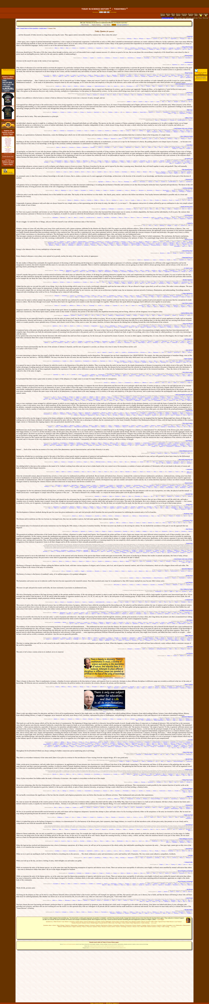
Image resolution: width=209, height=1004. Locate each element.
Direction (125, 612)
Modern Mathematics (144, 516)
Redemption (182, 577)
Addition (129, 101)
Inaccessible (156, 398)
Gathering (116, 282)
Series (181, 130)
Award (68, 241)
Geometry (45, 551)
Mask (170, 782)
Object (108, 76)
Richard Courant (189, 483)
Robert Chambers (188, 358)
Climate (106, 161)
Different (119, 48)
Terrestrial (171, 375)
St (165, 471)
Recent (76, 487)
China (109, 425)
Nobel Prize (79, 244)
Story (145, 508)
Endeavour (108, 622)
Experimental (134, 743)
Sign (183, 147)
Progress (124, 613)
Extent (120, 138)
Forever (84, 398)
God (120, 94)
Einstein (191, 241)
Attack (56, 48)
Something (155, 342)
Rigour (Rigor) (141, 342)
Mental (141, 462)
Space (157, 49)
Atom (69, 217)
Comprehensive (56, 361)
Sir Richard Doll (189, 599)
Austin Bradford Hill (100, 602)
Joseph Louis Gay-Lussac (187, 206)
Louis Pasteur (189, 92)
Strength (176, 101)
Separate (144, 362)
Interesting (164, 341)
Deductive (103, 612)
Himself (47, 639)
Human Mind (126, 398)
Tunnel (176, 471)
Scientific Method (181, 120)
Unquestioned (184, 746)
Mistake (72, 76)
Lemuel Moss (189, 469)
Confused (142, 397)
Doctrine (108, 181)
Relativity (86, 245)
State (170, 163)
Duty (76, 414)
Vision (189, 571)
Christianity (116, 425)
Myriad (107, 162)
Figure (182, 550)
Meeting (181, 444)
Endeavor (101, 622)
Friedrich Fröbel (148, 754)
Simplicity (160, 86)
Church (82, 200)
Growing (153, 270)
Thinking (183, 138)
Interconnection (93, 486)
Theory (180, 148)
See (156, 426)
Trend (155, 487)
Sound (148, 306)
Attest (64, 86)
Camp (87, 686)
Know (177, 374)
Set (148, 271)
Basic (67, 48)
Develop (106, 138)
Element (87, 414)
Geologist (46, 162)
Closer (88, 94)
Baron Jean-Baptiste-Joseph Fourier (184, 83)
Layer (150, 138)
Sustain (189, 688)
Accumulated (57, 622)
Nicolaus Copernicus (188, 279)
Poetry (107, 623)
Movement (71, 244)
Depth (155, 397)
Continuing (100, 270)
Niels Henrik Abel (189, 339)
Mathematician (151, 444)
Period (146, 399)
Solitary (188, 305)
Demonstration (162, 443)
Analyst (57, 686)
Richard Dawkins (189, 55)
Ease (173, 241)
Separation (188, 112)
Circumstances (106, 774)
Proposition (111, 342)
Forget (118, 295)
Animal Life (87, 412)
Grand (143, 761)
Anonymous (190, 36)
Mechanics (141, 190)
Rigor (134, 342)
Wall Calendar (188, 18)
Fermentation (126, 790)
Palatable (145, 639)
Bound (148, 38)
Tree (166, 415)
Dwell (70, 171)
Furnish (110, 516)
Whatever (176, 131)
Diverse (176, 397)
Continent (121, 161)
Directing (152, 485)
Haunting (165, 270)
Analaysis (73, 315)
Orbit (192, 282)
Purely (188, 462)
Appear (78, 397)
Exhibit (104, 516)
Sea (173, 162)
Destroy (67, 561)
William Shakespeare (159, 720)
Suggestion (167, 271)
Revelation (138, 613)
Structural (147, 415)
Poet (138, 688)
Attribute (78, 161)
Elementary (104, 743)
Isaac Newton (107, 24)
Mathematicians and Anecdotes (81, 426)
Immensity (139, 398)
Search (201, 14)
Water (189, 38)
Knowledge (146, 57)
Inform (61, 639)
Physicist (151, 244)
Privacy (200, 18)
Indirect (100, 147)
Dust (106, 326)
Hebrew (117, 571)
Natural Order (143, 112)
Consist (141, 550)
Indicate (66, 162)
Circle (97, 506)
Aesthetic (78, 443)
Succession (188, 561)
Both (117, 443)
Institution (145, 531)
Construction (149, 550)
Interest (185, 622)
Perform (117, 283)
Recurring (83, 415)
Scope (126, 296)
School (136, 76)
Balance (105, 443)
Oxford (138, 639)
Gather (169, 612)
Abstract (74, 516)
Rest (131, 362)
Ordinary (150, 181)
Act (55, 270)
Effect (184, 241)
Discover (95, 94)
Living (127, 130)
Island (78, 162)
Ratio (163, 208)
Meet (121, 471)
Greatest (124, 242)
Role (160, 147)
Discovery (142, 352)
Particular (118, 426)
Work (189, 131)
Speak (155, 306)
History (131, 242)
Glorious (142, 75)
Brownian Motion (82, 241)
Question (162, 745)
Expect (126, 743)
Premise (115, 76)
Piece (164, 522)
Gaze (141, 270)
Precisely (165, 244)
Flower (119, 326)
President (131, 426)
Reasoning (128, 76)
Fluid (148, 743)
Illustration (55, 639)
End (149, 161)
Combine (118, 550)
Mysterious (162, 225)
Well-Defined (188, 508)
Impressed (180, 75)
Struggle (169, 225)
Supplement (137, 400)
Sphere (138, 508)
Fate (162, 38)
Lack (171, 341)
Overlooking (149, 486)
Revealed (180, 190)
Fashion (65, 486)
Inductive (69, 613)
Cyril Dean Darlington (188, 188)
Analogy (61, 270)
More (79, 76)
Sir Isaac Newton (189, 217)
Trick (189, 245)
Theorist (165, 245)
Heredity (112, 190)
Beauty (81, 686)
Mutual (138, 171)
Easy (179, 241)
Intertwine (144, 138)
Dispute (103, 531)
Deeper (78, 147)
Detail (170, 443)
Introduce (138, 444)
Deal (156, 120)
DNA (149, 352)
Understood (175, 296)
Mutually (145, 171)
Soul (143, 306)
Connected (79, 295)
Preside (148, 86)
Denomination (101, 374)
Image (188, 425)
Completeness (76, 282)
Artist (70, 637)
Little (177, 242)
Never (81, 271)
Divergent (172, 485)
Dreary (84, 719)
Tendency (153, 283)
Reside (174, 561)
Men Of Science (167, 326)
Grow (144, 295)
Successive (129, 400)
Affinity (62, 742)
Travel (178, 375)
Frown (88, 171)
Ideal (104, 315)
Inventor (159, 217)
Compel (76, 190)
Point (98, 342)
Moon (143, 282)
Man (133, 94)
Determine (117, 374)
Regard (156, 94)
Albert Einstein (85, 24)
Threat (143, 487)
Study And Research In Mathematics (169, 445)
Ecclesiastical (118, 531)
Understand (187, 57)
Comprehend (146, 443)
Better (68, 75)
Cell (70, 190)
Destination (109, 374)
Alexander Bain (189, 494)
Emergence (60, 242)
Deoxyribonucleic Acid (133, 352)
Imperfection (147, 398)
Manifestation (141, 719)
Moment (82, 623)
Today (151, 552)
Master (148, 719)
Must (85, 76)
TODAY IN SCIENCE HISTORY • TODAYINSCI (104, 9)
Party (151, 200)
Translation (167, 315)
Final (115, 361)
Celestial (73, 374)
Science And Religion (161, 173)
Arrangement (96, 412)
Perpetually (148, 561)
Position (134, 551)
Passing (163, 171)
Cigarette (91, 602)
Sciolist (100, 640)
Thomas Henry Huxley (187, 779)
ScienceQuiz (168, 15)
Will (182, 173)
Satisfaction (124, 445)
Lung (121, 602)
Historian (150, 686)
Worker (183, 327)
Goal (132, 531)
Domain (83, 743)
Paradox (80, 342)
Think (188, 76)
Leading (121, 147)
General (150, 341)
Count (85, 130)
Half (159, 270)
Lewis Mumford (189, 582)
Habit (52, 162)
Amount (110, 352)
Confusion (83, 270)
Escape (188, 397)
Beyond (106, 742)
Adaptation (71, 443)
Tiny (184, 245)
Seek (132, 296)
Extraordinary (131, 57)
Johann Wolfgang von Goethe (186, 451)
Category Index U (43, 28)
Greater (137, 295)
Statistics (126, 245)
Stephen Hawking (96, 24)
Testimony (188, 761)
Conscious (71, 147)
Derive (181, 412)
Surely (169, 49)
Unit (184, 375)
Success (102, 746)
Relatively (164, 200)
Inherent (181, 253)
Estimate (162, 161)
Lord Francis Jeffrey (188, 520)
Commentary (91, 241)
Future (162, 612)
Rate (121, 296)
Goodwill (99, 171)
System (181, 181)
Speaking (125, 508)
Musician (116, 688)
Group (175, 612)
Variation (189, 191)
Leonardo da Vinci (90, 217)
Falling (139, 622)
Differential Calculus (100, 462)
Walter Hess (190, 110)
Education (114, 75)
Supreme (163, 426)
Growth (154, 75)
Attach (65, 425)
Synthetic (167, 613)
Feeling (65, 444)
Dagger (82, 571)
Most (151, 208)
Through (183, 271)
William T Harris (189, 117)
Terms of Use (205, 18)
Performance (190, 414)
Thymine (189, 352)
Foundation (83, 190)
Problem (137, 49)
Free (107, 200)
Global (125, 295)
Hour (110, 171)
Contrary (157, 550)
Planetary (163, 138)
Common (155, 38)
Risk (165, 602)
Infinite (72, 162)
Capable (92, 57)
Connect (72, 295)
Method (178, 48)
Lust (135, 571)
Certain (74, 75)
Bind (135, 101)
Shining (142, 327)
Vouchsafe (189, 463)
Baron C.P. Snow (189, 239)
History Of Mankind (146, 577)
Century (115, 397)
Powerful (171, 516)
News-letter (196, 15)
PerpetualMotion (190, 15)
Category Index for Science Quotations (29, 28)
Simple (169, 208)
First (108, 94)
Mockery (133, 171)
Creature (100, 130)
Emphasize (145, 584)
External (157, 382)
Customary (48, 743)
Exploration (140, 506)
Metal (148, 744)
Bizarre (74, 241)
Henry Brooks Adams (188, 250)
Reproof (183, 171)
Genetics (98, 190)
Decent (140, 241)
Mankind (167, 577)
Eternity (109, 462)
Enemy (138, 522)
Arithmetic (58, 425)
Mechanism (149, 190)
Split (190, 591)
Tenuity (144, 400)
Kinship (163, 686)
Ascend (76, 612)
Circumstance (97, 774)
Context (69, 112)
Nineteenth (164, 531)
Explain (87, 242)
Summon (174, 148)
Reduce (131, 613)
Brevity (103, 397)
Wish (183, 400)
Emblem (146, 425)
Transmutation (161, 746)
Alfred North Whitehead (187, 568)
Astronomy (62, 217)
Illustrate (117, 171)
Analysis (57, 86)
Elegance (46, 444)
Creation (92, 130)
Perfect (122, 162)
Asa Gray (190, 739)
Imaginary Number (120, 315)
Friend (125, 217)
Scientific (143, 76)
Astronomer (64, 506)
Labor (191, 622)
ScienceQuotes (163, 15)
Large (147, 242)
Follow (77, 398)
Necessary (141, 305)
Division (163, 637)
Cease (65, 171)
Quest (153, 571)
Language (171, 48)
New (87, 271)
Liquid (164, 242)
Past (164, 516)
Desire (55, 743)
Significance (182, 798)
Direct (161, 241)
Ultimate (178, 415)
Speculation (187, 162)
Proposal (170, 639)
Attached (72, 425)
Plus (142, 86)
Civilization (68, 571)
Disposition (142, 161)
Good (148, 75)
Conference (90, 48)
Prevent (121, 76)
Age (56, 602)
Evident (148, 48)
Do (107, 75)
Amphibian (66, 315)
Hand (99, 471)
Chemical (161, 259)
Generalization (80, 444)
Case (104, 550)
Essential (133, 48)
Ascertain (61, 75)
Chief (122, 397)
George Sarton (189, 575)
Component (147, 742)
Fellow (101, 200)
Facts (59, 486)
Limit (143, 414)
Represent (90, 415)
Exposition (149, 506)
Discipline (109, 686)
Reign (137, 426)
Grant (120, 462)
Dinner (104, 295)
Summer (127, 640)
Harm (160, 75)
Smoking (183, 602)
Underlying (181, 191)
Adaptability (55, 217)
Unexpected (169, 446)
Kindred (74, 744)
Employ (159, 425)
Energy (82, 112)
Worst (189, 343)
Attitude (81, 485)
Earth (91, 282)
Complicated (125, 550)
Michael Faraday (189, 73)
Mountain (127, 471)
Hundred (107, 130)
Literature (132, 719)
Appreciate (66, 485)
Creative (86, 622)
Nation (138, 200)
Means (188, 341)
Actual (67, 412)
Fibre (126, 138)
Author (116, 352)
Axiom (57, 147)
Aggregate (100, 181)
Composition (143, 412)
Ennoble (77, 171)
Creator (89, 75)
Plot (142, 720)
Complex (136, 782)
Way (189, 49)
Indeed (122, 444)
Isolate (116, 112)
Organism (151, 112)
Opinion (91, 244)
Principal (136, 745)
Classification (102, 485)
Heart (105, 471)
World (188, 296)
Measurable (95, 399)
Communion (86, 326)
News (184, 18)
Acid (98, 352)
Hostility (138, 531)
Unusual (182, 342)
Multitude (135, 112)
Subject (138, 245)
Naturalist (124, 639)
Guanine (169, 352)
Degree (85, 462)
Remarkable (187, 399)
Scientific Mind (64, 746)
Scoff (170, 173)
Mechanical (140, 744)
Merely (136, 282)
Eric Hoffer (190, 198)
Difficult (78, 305)
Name (117, 639)
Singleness (182, 218)
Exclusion (133, 506)
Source (131, 487)
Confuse (99, 138)
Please (124, 426)
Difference (147, 241)
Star (136, 283)
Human (154, 48)
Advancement (56, 637)
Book (98, 550)
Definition (93, 374)
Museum (189, 326)
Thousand (182, 38)
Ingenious (68, 639)
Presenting (124, 271)
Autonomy (129, 38)
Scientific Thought (175, 147)
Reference (79, 245)
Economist (169, 637)
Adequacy (113, 382)
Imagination (172, 270)
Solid (105, 400)
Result (170, 200)
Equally (155, 161)
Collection (62, 130)
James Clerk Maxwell (188, 323)
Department (77, 361)
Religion (176, 171)
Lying (189, 374)
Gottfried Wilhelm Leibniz (187, 313)
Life (154, 57)
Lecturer (153, 326)
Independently (46, 744)
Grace (105, 171)
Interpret (82, 86)
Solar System (88, 746)
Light (44, 399)
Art (62, 571)
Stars (141, 283)
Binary (90, 425)
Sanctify (189, 171)
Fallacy (129, 75)
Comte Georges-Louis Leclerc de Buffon (183, 128)
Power (134, 162)
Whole (182, 131)
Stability (163, 76)
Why (184, 747)
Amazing (55, 341)
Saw (151, 426)
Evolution (122, 57)
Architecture (64, 295)
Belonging (71, 622)
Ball (55, 807)
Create (92, 295)
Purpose (144, 49)
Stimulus (140, 415)
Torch (168, 623)
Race (154, 162)
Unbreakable (177, 246)
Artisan (69, 686)
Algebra (56, 462)
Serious (113, 487)
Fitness (120, 217)
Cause (69, 86)
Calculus (63, 462)
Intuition (102, 486)
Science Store (195, 18)
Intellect (61, 744)
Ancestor (85, 57)
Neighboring (58, 445)
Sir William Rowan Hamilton (186, 610)
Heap (146, 101)
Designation (132, 637)
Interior (163, 398)
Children (77, 719)
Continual (188, 742)
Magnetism (120, 744)
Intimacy (165, 295)
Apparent (103, 208)
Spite (168, 342)
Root (148, 315)
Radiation (151, 49)
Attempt (74, 686)
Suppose (162, 327)
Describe (116, 637)
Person (140, 775)
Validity (189, 496)
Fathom (87, 561)
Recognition (123, 327)
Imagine (50, 426)
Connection (128, 485)
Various (183, 283)
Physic (143, 244)
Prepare (182, 648)
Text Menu (180, 18)
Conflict (138, 584)
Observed (131, 639)
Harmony (59, 162)
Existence (80, 242)
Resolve (125, 362)
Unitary (189, 113)
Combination (111, 208)
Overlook (141, 486)
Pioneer (101, 623)
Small (151, 362)
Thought (188, 148)
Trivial (157, 552)
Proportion (157, 375)
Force (135, 75)
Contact (206, 14)
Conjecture (165, 742)
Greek (52, 551)
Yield (190, 446)
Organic (188, 361)
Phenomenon (130, 86)
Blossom (103, 412)
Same (153, 86)
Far (72, 398)
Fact (103, 112)
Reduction (176, 745)
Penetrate (90, 745)
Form (119, 181)
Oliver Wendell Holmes (187, 169)
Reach (160, 162)
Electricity (90, 743)
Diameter (89, 807)
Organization (174, 38)
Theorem (145, 552)
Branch (80, 516)
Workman (189, 472)
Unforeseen (177, 446)
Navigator (138, 375)
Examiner (73, 242)
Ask (86, 742)
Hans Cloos (190, 646)
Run (137, 271)
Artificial (63, 686)
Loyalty (132, 200)
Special (119, 245)
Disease (131, 522)
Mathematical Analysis (100, 86)
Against (111, 522)
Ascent (82, 612)
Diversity (102, 94)
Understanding (166, 296)
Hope (177, 425)
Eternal (168, 161)
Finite (182, 161)
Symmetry (182, 445)
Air (58, 397)
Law (54, 76)
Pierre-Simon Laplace (188, 372)
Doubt (167, 241)
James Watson (189, 350)
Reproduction (166, 190)
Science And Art (174, 571)
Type (184, 163)
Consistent (137, 648)
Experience (174, 64)
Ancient (71, 550)
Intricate (171, 295)
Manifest (57, 399)
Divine (98, 315)
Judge (121, 130)
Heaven (103, 398)
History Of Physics (140, 242)
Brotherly (76, 200)
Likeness (115, 561)
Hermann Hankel (60, 551)
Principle (172, 120)
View (183, 49)
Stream (137, 487)
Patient (140, 602)
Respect (182, 382)
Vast (189, 163)
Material (128, 112)
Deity (71, 361)
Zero (190, 426)
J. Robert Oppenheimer (187, 293)
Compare (135, 397)
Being (92, 161)
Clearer (76, 270)
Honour (166, 75)
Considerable (152, 412)
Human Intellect (186, 743)
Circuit (86, 374)
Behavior (141, 38)
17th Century (58, 485)
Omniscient (176, 462)
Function (143, 341)
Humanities (160, 584)
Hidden (155, 754)
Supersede (175, 463)
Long (76, 623)
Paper (191, 48)
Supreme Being (171, 426)
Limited (149, 414)
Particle (111, 244)
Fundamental (110, 242)
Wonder (174, 315)
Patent (117, 244)
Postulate (184, 486)
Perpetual (175, 130)
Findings (110, 112)
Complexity (107, 57)
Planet (160, 57)
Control (75, 112)
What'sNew (173, 15)
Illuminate (126, 94)
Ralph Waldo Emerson (187, 257)
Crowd (122, 774)
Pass (157, 171)
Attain (92, 550)
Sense (143, 271)
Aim (58, 790)
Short (154, 271)
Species (180, 57)
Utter (178, 613)
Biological (55, 112)
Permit (84, 445)
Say (170, 602)
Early (126, 48)
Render (130, 327)
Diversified (106, 217)
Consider (79, 130)
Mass (76, 296)
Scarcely (137, 362)
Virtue (183, 562)
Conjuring (123, 241)
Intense (178, 622)
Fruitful (72, 444)
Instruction (187, 75)
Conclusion (81, 75)
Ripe (155, 147)
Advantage (55, 374)
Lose (151, 531)
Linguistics (115, 305)
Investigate (119, 190)
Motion (63, 244)
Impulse (130, 571)
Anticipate (129, 648)
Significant (175, 305)
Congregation (94, 326)
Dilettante (177, 443)
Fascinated (113, 217)
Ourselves (109, 296)
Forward (126, 326)
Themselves (175, 271)
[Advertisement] (104, 3)
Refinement (83, 487)
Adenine (104, 352)
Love (126, 200)
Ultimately (178, 362)
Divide (156, 637)
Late (92, 744)
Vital (184, 415)
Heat (97, 398)
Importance (115, 444)
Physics (158, 244)
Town (179, 522)
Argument (97, 496)
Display (70, 414)
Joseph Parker (189, 504)
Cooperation (98, 48)
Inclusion (186, 506)
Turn (161, 640)
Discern (132, 612)
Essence (160, 453)
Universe (188, 86)
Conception (63, 305)
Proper (92, 508)
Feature (71, 486)
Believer (69, 200)
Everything (122, 75)
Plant (128, 162)
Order (122, 86)
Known (99, 305)
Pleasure (169, 218)
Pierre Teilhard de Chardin (187, 136)
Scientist (93, 245)
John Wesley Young (188, 513)
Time (161, 131)
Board (96, 425)
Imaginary (110, 315)
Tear (174, 522)
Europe (104, 571)
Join (111, 471)
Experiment (96, 112)
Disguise (99, 217)
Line (192, 506)
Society (177, 200)
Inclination (130, 282)
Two (158, 296)
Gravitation (122, 361)
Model (173, 217)
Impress (173, 75)
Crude (129, 241)
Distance (141, 374)
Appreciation (74, 485)
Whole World (181, 623)
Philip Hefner (190, 796)
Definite (167, 412)
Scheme (167, 162)
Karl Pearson (190, 653)
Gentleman (190, 637)
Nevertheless (185, 282)
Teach (175, 76)
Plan (137, 86)
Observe (181, 361)
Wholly (182, 296)
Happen (157, 341)
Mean (182, 341)
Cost (163, 550)
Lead (103, 744)
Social (182, 305)
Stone (169, 101)
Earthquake (151, 648)
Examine (89, 112)
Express (113, 341)
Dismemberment (149, 637)
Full (130, 138)
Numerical (168, 462)
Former (188, 161)
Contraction (128, 208)
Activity (61, 412)
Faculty (66, 398)
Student (170, 471)
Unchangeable (180, 86)
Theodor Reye (189, 543)
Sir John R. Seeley (188, 268)
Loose (157, 101)
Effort (168, 253)
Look (182, 242)
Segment (112, 508)
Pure (192, 244)
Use (189, 101)
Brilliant (78, 506)
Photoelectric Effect (135, 244)
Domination (89, 571)
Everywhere (140, 48)
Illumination (151, 295)
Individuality (145, 217)
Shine (162, 94)
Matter (59, 76)
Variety (188, 64)
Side (168, 94)
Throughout (177, 163)
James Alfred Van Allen (187, 46)
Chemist (91, 506)
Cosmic (106, 48)
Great (138, 217)
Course (149, 397)
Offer (137, 720)
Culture (97, 531)
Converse (87, 295)
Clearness (128, 397)
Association (76, 637)
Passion (161, 305)
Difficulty (140, 637)
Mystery (67, 271)
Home (175, 18)
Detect (102, 75)
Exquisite (129, 270)
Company (103, 637)
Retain (123, 283)
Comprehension (156, 742)
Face (138, 686)
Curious (109, 637)
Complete (80, 341)
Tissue (189, 138)
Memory (168, 719)
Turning (161, 487)
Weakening (182, 487)
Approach (83, 531)
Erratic (67, 242)
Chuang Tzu (190, 223)
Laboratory (145, 326)
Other (185, 48)
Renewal (168, 561)
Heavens (110, 398)
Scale (145, 613)
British (89, 637)
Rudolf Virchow (189, 410)
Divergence (164, 485)
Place (162, 399)
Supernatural (118, 746)
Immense (159, 295)
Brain (115, 412)
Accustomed (63, 443)
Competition (82, 48)
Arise (68, 341)
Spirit (164, 49)
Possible (157, 200)
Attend (61, 48)
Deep (83, 471)
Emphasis (46, 486)
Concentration (119, 485)
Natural (91, 76)
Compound (120, 208)
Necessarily (142, 181)
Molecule (57, 244)
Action (54, 412)
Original (169, 761)
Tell (161, 508)
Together (176, 173)
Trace (149, 400)
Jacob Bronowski (189, 62)
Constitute (159, 412)
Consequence (70, 130)
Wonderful (188, 77)
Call (92, 315)
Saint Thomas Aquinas (187, 303)
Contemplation (91, 270)
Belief (84, 425)
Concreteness (115, 241)
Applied (54, 75)
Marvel (121, 561)
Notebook (157, 218)
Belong (64, 622)
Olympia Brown (189, 759)
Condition (113, 161)
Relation (178, 551)
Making (91, 375)
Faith (94, 471)
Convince (78, 462)
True (183, 200)
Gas (140, 208)
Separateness (174, 798)
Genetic (91, 190)
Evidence (176, 161)
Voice (190, 306)
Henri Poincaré (189, 440)
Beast (135, 38)
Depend (112, 48)
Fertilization (112, 326)
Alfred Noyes (190, 620)
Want (180, 508)
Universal (177, 49)
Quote (57, 245)
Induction (62, 613)
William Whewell (189, 635)
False (125, 341)
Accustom (55, 443)
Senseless (183, 531)
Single (173, 57)
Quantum (51, 245)
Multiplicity (139, 94)
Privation (172, 244)
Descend (115, 57)
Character (102, 425)
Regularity (131, 271)
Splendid (149, 327)
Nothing (141, 130)
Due (189, 443)
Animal (71, 161)
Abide (57, 471)
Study (169, 76)
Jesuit (56, 426)
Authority (62, 241)
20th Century (116, 584)
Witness (189, 400)
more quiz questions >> (123, 24)
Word (184, 446)
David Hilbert (190, 145)
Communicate (125, 425)
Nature (133, 130)
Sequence (151, 76)
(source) (104, 679)
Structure (183, 101)
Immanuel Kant (189, 179)
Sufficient (162, 306)
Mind (66, 76)
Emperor (153, 425)
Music (109, 688)
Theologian (173, 508)
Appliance (55, 326)
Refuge (142, 315)
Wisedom (183, 509)
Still (167, 86)
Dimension (113, 138)
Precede (138, 798)
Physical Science (115, 613)
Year (189, 246)
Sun (147, 283)
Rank (157, 181)
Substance (176, 208)
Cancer (84, 602)
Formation (92, 147)
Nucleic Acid (176, 352)
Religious (145, 798)
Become (64, 147)
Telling (166, 508)
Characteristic (133, 412)
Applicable (85, 550)
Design (135, 161)
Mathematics (128, 147)
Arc (68, 374)
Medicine (150, 522)
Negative (128, 315)
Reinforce (170, 138)
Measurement (105, 375)
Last (153, 242)
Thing (181, 76)
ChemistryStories (184, 15)
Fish (166, 38)
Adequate (57, 295)
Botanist (72, 506)
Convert (133, 425)
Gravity (122, 282)
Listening (171, 242)
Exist (151, 382)
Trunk (172, 415)
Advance (58, 171)
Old (154, 130)
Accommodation (58, 161)
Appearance (146, 259)
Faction (144, 522)
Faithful (96, 200)
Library (159, 326)
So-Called (115, 415)
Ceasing (88, 485)
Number (148, 130)
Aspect (84, 397)
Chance (129, 443)
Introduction (150, 761)
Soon (188, 147)
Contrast (81, 217)
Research (174, 112)
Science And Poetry (173, 688)
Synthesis (159, 613)
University (176, 327)
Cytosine (124, 352)
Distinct (157, 485)
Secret (77, 400)
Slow (157, 463)
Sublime (160, 315)
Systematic (188, 181)
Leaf (132, 414)
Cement (140, 101)
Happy (100, 444)
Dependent (85, 147)
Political (168, 305)
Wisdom (188, 173)
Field (110, 361)
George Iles (190, 99)
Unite (190, 120)
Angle (63, 374)
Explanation (94, 242)
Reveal (173, 190)
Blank (75, 217)
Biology (64, 790)
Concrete (107, 241)
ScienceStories (178, 15)
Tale (156, 508)
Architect (62, 282)
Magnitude (84, 375)
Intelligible (139, 57)
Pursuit (181, 639)
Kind (169, 382)
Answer (80, 742)
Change (62, 112)
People (86, 342)
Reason (119, 342)
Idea (133, 398)
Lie (89, 162)
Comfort (76, 571)
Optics (93, 613)
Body (97, 397)
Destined (162, 397)
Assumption (69, 602)
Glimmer (147, 270)
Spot (134, 415)
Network (83, 296)
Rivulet (94, 487)
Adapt (65, 161)
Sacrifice (181, 112)
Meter (119, 375)
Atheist (83, 637)
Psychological (164, 775)
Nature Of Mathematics (131, 399)
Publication (184, 244)
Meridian (114, 375)
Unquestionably (169, 487)
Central (69, 471)
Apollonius (78, 550)
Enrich (82, 171)
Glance (114, 94)
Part (162, 218)
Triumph (169, 746)
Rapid (116, 296)
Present (129, 49)
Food (135, 270)
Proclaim (184, 591)
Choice (80, 374)
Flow (156, 225)
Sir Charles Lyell (189, 158)
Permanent (167, 130)
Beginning (85, 161)
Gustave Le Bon (189, 769)
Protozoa (155, 745)
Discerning (114, 270)
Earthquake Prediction (162, 648)
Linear (183, 374)
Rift (89, 487)
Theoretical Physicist (155, 245)
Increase (108, 602)
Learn (151, 101)
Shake (160, 471)
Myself (161, 282)
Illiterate (157, 686)
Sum (175, 113)
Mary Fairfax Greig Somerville (186, 459)
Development (86, 361)
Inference (55, 744)
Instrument (129, 444)
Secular (176, 531)
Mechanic (133, 190)
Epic (115, 622)
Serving (119, 487)
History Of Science (158, 577)
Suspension (146, 245)
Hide (180, 612)
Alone (73, 412)
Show (175, 218)
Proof (177, 244)
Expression (102, 361)
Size (109, 415)
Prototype (149, 745)
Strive (189, 531)
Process (167, 57)
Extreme (60, 398)
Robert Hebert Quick (188, 752)
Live (71, 296)
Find (150, 225)
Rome (166, 571)
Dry (184, 485)
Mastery (155, 719)
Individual (114, 130)
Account (105, 382)
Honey (133, 326)
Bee (60, 326)
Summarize (139, 296)
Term (183, 208)
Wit (190, 362)
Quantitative (166, 112)
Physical (157, 190)
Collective (89, 200)
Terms (189, 208)
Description (124, 637)
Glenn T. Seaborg (189, 684)
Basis (56, 190)
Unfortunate (174, 342)
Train (181, 77)
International (163, 48)
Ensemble (53, 444)
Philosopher (137, 496)
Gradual (131, 577)
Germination (137, 138)
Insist (166, 591)
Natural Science (100, 76)
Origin (64, 745)
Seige (169, 522)
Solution (156, 445)
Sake (136, 327)
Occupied (59, 342)
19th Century (75, 531)
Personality (148, 775)
